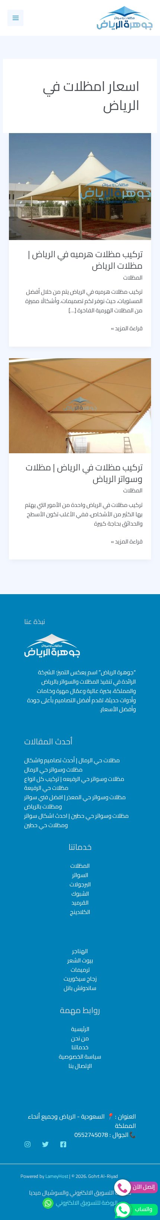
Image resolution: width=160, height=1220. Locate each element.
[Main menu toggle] (15, 18)
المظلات (133, 277)
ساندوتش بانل (80, 988)
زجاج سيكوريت (80, 979)
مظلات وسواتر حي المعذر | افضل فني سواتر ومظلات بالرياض (75, 802)
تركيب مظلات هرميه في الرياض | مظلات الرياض (85, 260)
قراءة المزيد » (127, 328)
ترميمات (80, 970)
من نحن (80, 1038)
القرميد (80, 902)
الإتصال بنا (80, 1065)
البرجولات (80, 884)
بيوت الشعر (80, 960)
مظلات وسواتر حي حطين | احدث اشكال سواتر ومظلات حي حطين (76, 820)
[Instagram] (27, 1144)
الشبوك (80, 893)
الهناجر (80, 951)
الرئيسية (80, 1029)
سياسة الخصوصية (80, 1056)
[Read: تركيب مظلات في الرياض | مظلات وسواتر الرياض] (80, 405)
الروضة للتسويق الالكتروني (87, 1202)
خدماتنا (80, 1047)
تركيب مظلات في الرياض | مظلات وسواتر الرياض (84, 473)
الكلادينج (80, 912)
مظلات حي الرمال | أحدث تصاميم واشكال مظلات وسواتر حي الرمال (72, 765)
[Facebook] (63, 1144)
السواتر (80, 875)
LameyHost (56, 1176)
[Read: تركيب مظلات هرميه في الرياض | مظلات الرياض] (80, 185)
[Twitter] (45, 1144)
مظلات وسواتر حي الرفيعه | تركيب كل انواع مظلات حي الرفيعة (74, 783)
